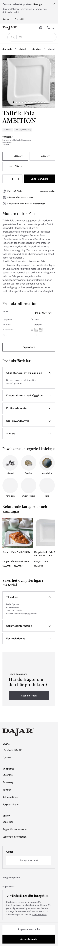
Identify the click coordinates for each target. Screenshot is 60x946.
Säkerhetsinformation (14, 836)
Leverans (7, 774)
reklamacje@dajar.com (25, 613)
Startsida (7, 49)
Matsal (22, 49)
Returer (6, 789)
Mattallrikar (54, 49)
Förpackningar (10, 804)
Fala (36, 319)
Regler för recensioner (14, 829)
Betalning (7, 782)
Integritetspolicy (11, 877)
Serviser (36, 49)
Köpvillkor (7, 821)
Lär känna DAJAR (12, 750)
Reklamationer (10, 797)
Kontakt (6, 757)
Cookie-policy (39, 914)
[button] (28, 373)
